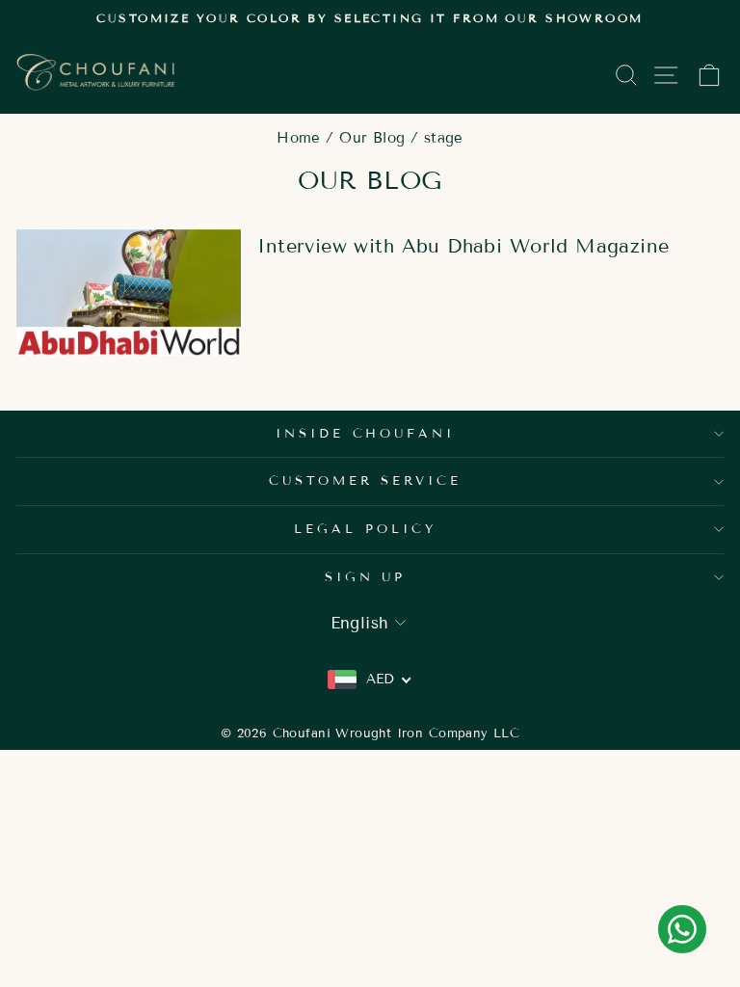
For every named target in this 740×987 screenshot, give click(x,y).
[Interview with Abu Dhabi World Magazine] (128, 292)
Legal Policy (365, 529)
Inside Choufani (366, 433)
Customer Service (365, 481)
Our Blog (372, 138)
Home (299, 138)
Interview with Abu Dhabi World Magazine (463, 245)
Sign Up (366, 577)
